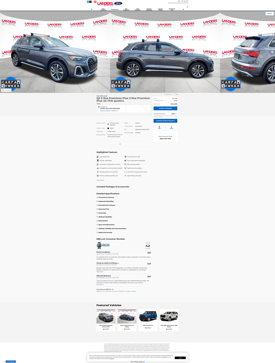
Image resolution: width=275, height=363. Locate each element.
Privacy (133, 291)
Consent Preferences (11, 361)
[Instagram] (93, 2)
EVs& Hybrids (126, 9)
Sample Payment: (160, 113)
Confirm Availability (165, 108)
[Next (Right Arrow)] (272, 51)
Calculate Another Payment (165, 121)
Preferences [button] (112, 358)
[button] (123, 103)
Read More (99, 271)
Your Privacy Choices (136, 361)
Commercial (114, 9)
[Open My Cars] (186, 7)
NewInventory (103, 9)
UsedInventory (137, 9)
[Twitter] (90, 2)
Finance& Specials (149, 9)
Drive (171, 128)
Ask (159, 128)
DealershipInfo (172, 9)
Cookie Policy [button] (164, 357)
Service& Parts (160, 9)
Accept (180, 357)
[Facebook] (88, 2)
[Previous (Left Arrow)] (2, 51)
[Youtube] (95, 2)
